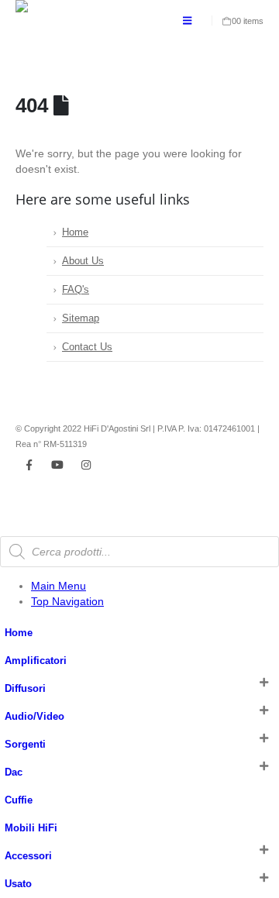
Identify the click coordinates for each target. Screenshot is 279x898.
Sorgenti (25, 744)
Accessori (28, 856)
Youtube (57, 465)
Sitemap (80, 318)
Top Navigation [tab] (67, 601)
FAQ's (75, 289)
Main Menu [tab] (58, 586)
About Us (83, 261)
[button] (187, 21)
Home (75, 232)
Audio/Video (34, 716)
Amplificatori (36, 660)
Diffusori (25, 688)
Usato (18, 884)
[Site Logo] (47, 20)
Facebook (28, 465)
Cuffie (19, 800)
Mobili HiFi (31, 828)
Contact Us (87, 347)
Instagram (86, 465)
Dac (13, 772)
